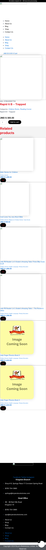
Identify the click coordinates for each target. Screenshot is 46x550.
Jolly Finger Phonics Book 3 (10, 400)
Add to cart (14, 122)
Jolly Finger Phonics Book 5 (10, 355)
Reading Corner (25, 109)
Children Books (14, 109)
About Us (8, 24)
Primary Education (23, 266)
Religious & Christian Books (16, 219)
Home (7, 21)
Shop (7, 29)
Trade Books (27, 219)
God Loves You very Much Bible (11, 217)
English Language (13, 266)
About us (8, 520)
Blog (6, 26)
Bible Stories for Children (9, 172)
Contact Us (9, 32)
